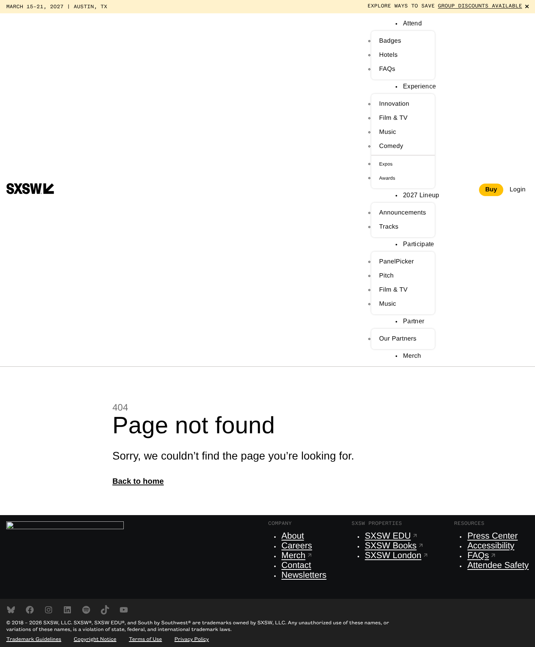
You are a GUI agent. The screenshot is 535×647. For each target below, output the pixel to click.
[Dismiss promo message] (527, 6)
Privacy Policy (191, 639)
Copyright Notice (95, 639)
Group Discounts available (480, 6)
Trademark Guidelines (33, 639)
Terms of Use (145, 639)
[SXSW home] (30, 189)
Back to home (138, 481)
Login (518, 189)
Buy (491, 189)
